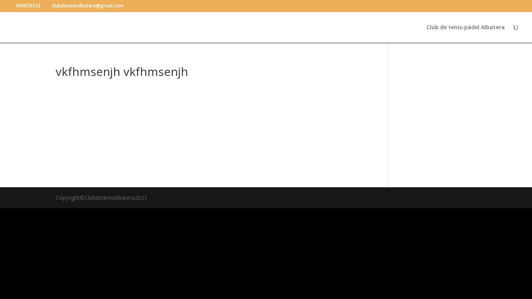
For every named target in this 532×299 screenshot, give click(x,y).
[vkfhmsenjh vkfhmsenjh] (106, 87)
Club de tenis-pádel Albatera (465, 28)
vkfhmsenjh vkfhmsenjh (210, 100)
